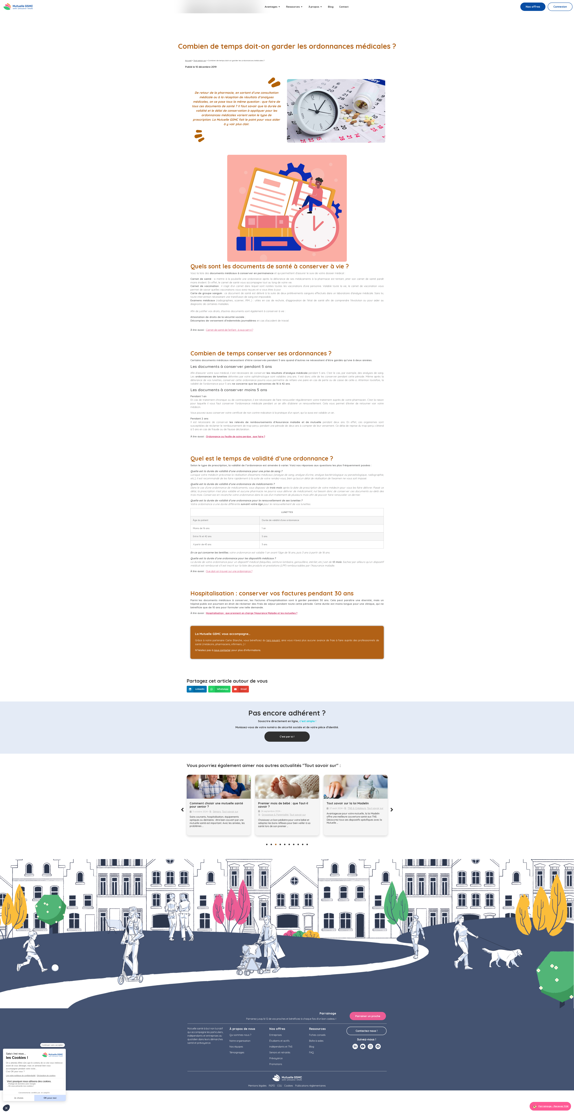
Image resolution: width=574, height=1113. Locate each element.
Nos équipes (236, 1046)
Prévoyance (276, 1058)
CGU (279, 1085)
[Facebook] (378, 1046)
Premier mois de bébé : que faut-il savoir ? (215, 804)
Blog (311, 1046)
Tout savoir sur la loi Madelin (279, 803)
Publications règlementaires (310, 1085)
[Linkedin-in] (355, 1046)
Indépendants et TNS (280, 1046)
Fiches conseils (317, 1034)
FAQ (311, 1052)
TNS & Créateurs (288, 808)
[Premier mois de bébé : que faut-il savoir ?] (219, 787)
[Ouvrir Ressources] (301, 7)
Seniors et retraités (279, 1052)
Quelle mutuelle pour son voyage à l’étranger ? (352, 804)
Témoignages (236, 1052)
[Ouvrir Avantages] (279, 7)
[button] (197, 689)
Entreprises (275, 1034)
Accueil (188, 60)
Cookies (288, 1085)
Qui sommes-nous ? (240, 1034)
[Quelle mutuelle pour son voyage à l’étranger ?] (356, 787)
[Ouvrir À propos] (321, 7)
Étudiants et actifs (279, 1040)
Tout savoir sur (199, 60)
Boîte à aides (316, 1040)
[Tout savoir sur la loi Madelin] (287, 787)
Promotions (275, 1064)
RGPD (272, 1085)
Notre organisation (239, 1040)
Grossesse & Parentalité (206, 814)
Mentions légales (257, 1085)
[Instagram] (370, 1046)
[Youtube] (362, 1046)
